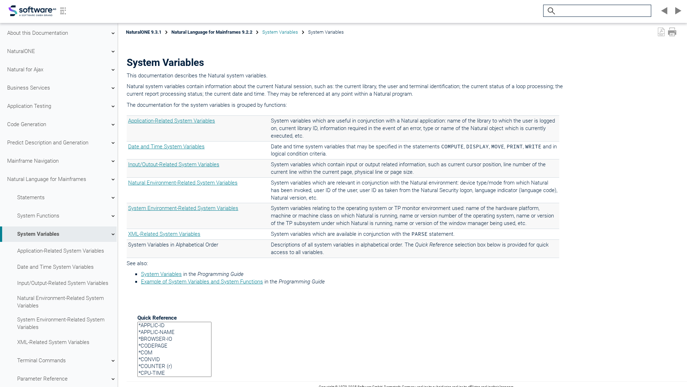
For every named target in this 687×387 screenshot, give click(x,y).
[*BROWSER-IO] (174, 339)
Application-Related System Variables (60, 251)
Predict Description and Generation (47, 142)
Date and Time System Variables (55, 267)
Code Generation (26, 124)
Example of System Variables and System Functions (202, 281)
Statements (31, 197)
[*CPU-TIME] (174, 373)
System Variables (38, 234)
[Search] (550, 11)
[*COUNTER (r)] (174, 366)
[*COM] (174, 352)
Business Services (28, 88)
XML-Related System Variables (53, 342)
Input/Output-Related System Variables (62, 283)
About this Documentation (37, 33)
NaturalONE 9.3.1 (143, 32)
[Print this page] (672, 32)
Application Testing (29, 106)
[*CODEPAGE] (174, 346)
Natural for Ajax (25, 69)
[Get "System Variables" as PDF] (661, 32)
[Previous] (663, 11)
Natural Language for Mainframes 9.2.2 (211, 32)
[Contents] (63, 11)
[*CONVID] (174, 359)
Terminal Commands (41, 360)
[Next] (677, 11)
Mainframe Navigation (33, 161)
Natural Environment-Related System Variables (60, 302)
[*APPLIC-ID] (174, 325)
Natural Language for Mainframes (46, 179)
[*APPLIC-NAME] (174, 332)
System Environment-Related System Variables (60, 323)
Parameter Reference (42, 379)
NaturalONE (21, 51)
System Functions (38, 215)
